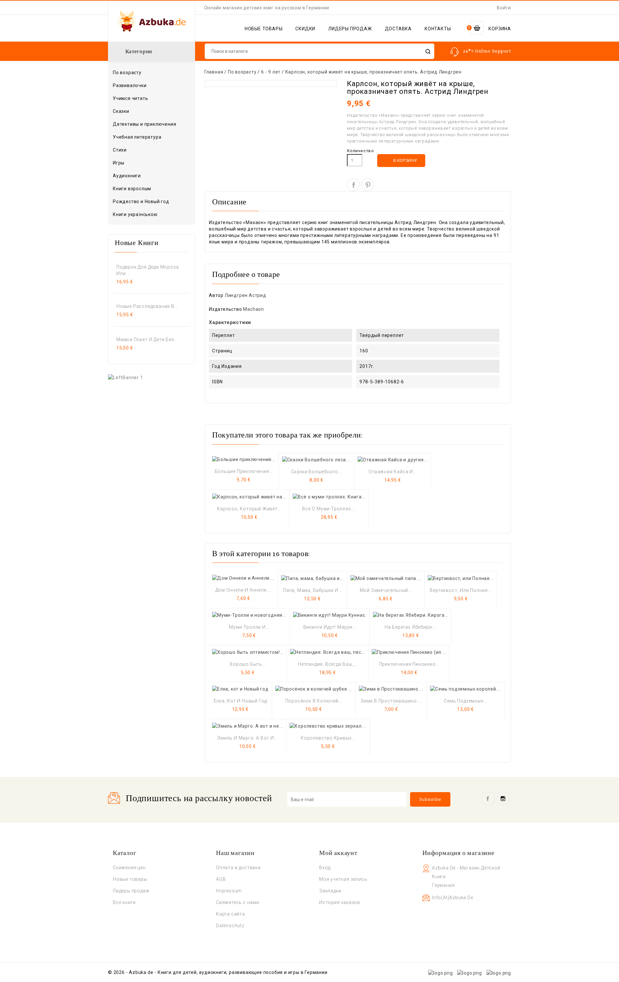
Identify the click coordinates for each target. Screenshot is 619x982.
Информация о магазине (458, 853)
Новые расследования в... (147, 306)
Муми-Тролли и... (249, 627)
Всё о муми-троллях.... (329, 508)
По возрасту (151, 73)
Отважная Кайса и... (392, 471)
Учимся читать (130, 98)
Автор (216, 295)
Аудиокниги (127, 175)
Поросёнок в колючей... (313, 700)
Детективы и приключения (144, 124)
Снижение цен (129, 867)
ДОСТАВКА (398, 28)
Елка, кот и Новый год (240, 700)
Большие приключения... (244, 471)
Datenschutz (230, 925)
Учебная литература (137, 137)
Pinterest (367, 185)
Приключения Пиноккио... (409, 664)
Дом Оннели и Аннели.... (243, 590)
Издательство (225, 309)
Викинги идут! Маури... (329, 627)
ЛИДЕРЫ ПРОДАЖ (350, 28)
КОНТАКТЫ (438, 28)
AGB (221, 879)
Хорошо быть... (248, 664)
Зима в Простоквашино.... (391, 700)
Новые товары (130, 879)
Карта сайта (230, 914)
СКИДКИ (305, 28)
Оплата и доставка (238, 867)
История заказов (339, 902)
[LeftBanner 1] (125, 377)
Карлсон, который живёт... (249, 508)
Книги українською (135, 214)
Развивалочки (130, 85)
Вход (324, 867)
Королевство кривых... (328, 738)
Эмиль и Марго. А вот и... (247, 738)
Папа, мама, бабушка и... (312, 590)
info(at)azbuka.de (452, 897)
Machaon (253, 309)
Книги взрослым (151, 189)
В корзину (401, 160)
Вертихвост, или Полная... (460, 590)
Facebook (488, 798)
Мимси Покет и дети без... (147, 339)
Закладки (330, 890)
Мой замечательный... (386, 590)
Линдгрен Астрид (245, 295)
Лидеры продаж (131, 890)
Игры (118, 162)
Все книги (124, 902)
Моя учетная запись (343, 879)
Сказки (121, 111)
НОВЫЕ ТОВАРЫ (264, 28)
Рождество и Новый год (141, 201)
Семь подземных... (465, 700)
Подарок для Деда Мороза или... (147, 270)
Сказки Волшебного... (316, 471)
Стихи (120, 149)
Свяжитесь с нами (237, 902)
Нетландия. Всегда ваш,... (327, 664)
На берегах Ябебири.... (411, 627)
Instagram (503, 798)
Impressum (229, 890)
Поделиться (353, 185)
